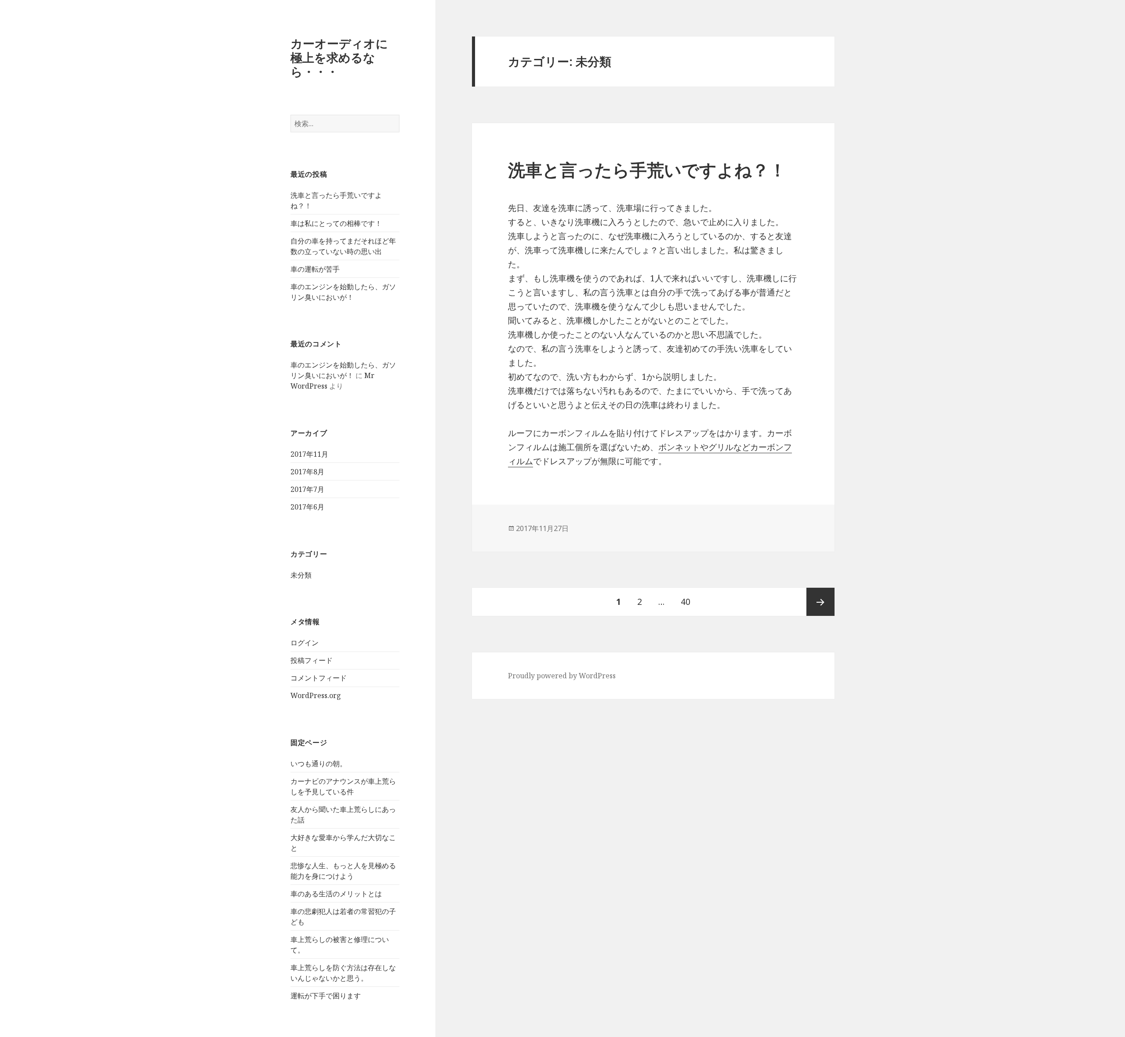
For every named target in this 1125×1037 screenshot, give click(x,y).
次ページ (820, 602)
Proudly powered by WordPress (562, 675)
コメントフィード (318, 678)
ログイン (304, 643)
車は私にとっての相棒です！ (336, 223)
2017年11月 (309, 454)
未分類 (301, 575)
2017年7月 (307, 489)
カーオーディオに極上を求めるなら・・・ (339, 57)
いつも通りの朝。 (318, 763)
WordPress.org (315, 695)
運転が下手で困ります (325, 996)
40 (685, 606)
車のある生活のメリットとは (336, 894)
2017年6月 (307, 507)
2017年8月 (307, 472)
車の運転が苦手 (315, 269)
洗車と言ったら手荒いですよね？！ (647, 169)
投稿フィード (311, 660)
